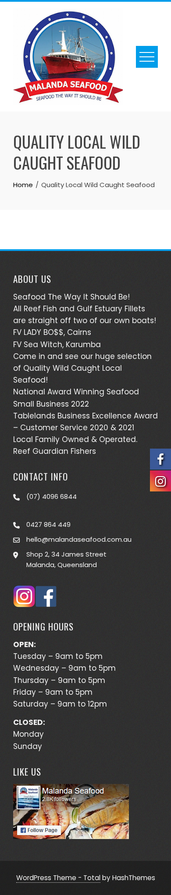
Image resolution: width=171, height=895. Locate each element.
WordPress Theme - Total (58, 877)
